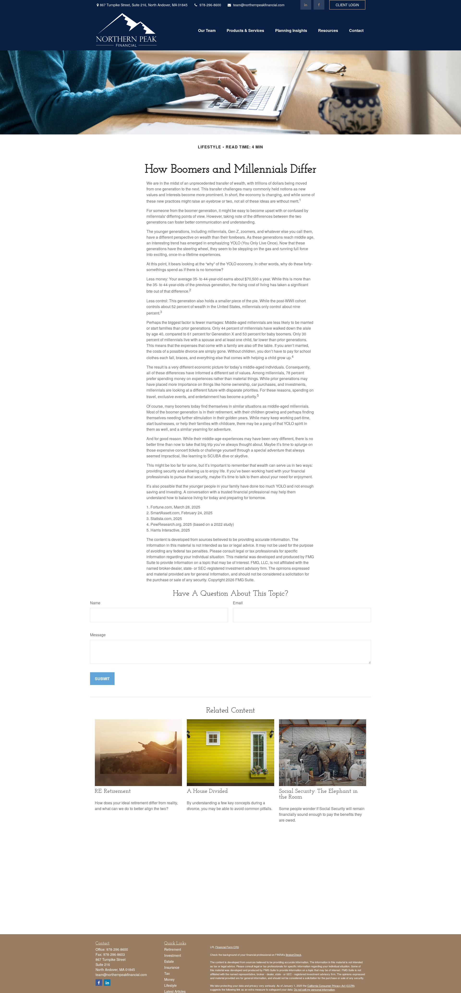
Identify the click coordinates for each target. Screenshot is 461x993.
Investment (172, 955)
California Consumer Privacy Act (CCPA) (331, 985)
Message (98, 634)
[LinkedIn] (305, 5)
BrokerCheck (293, 955)
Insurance (171, 967)
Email (238, 602)
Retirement (172, 949)
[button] (207, 30)
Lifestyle (170, 985)
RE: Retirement (113, 791)
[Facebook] (319, 5)
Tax (167, 973)
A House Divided (207, 791)
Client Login (347, 4)
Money (169, 979)
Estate (169, 961)
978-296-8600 (210, 4)
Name (95, 602)
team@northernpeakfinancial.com (259, 4)
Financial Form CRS (227, 947)
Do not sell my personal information (314, 989)
